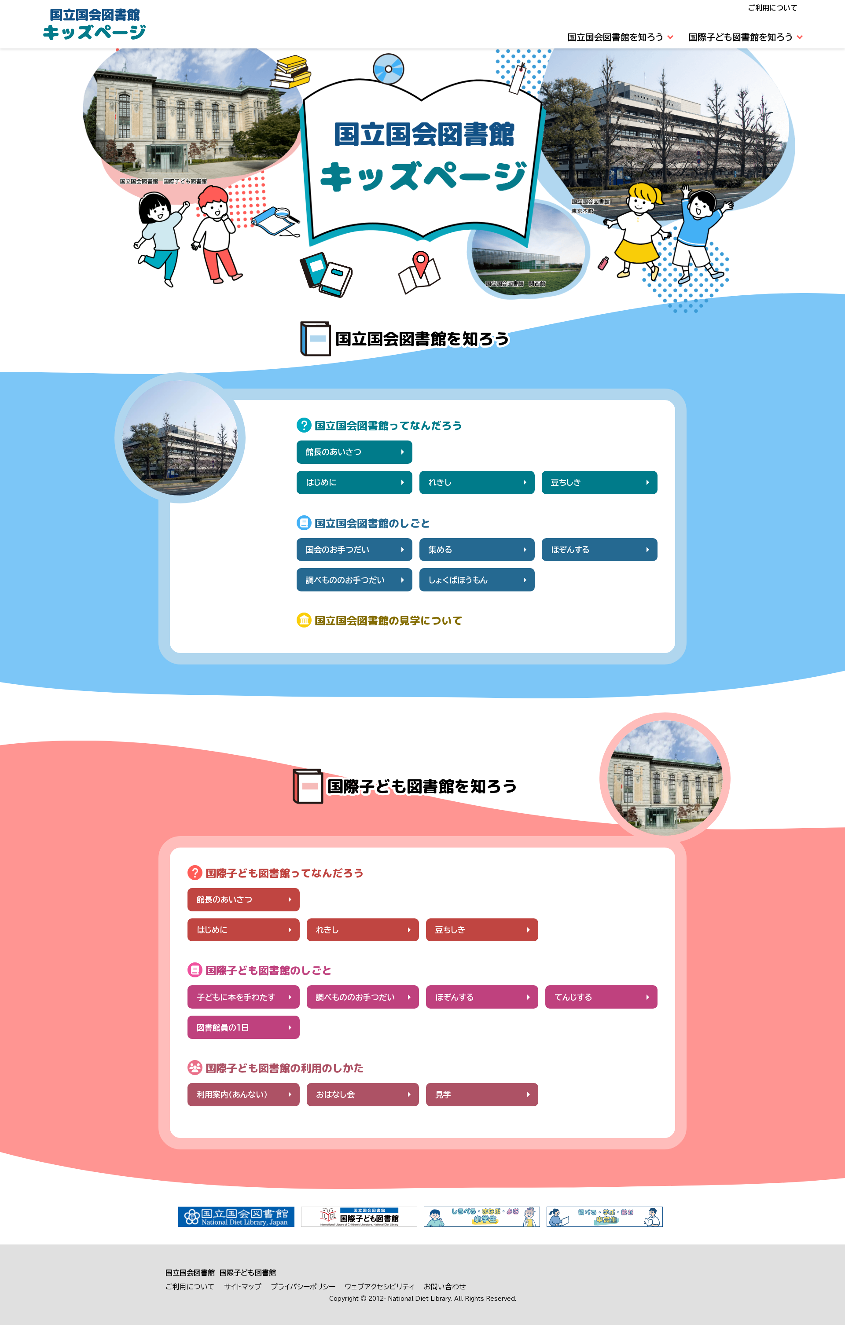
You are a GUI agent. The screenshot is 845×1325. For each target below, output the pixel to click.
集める (440, 550)
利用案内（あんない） (232, 1094)
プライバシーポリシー (303, 1286)
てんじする (573, 997)
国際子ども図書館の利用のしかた (285, 1068)
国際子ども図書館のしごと (269, 970)
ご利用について (772, 7)
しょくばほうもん (458, 580)
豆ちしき (566, 482)
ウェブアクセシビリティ (380, 1286)
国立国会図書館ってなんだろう (389, 425)
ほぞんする (570, 550)
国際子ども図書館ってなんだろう (285, 873)
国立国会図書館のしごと (373, 523)
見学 (443, 1094)
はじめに (321, 482)
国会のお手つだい (337, 550)
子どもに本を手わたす (236, 997)
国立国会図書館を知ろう (616, 37)
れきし (440, 482)
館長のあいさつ (333, 452)
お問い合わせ (445, 1286)
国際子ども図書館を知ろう (741, 37)
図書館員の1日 (223, 1027)
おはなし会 (335, 1094)
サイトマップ (242, 1286)
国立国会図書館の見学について (389, 620)
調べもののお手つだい (345, 580)
